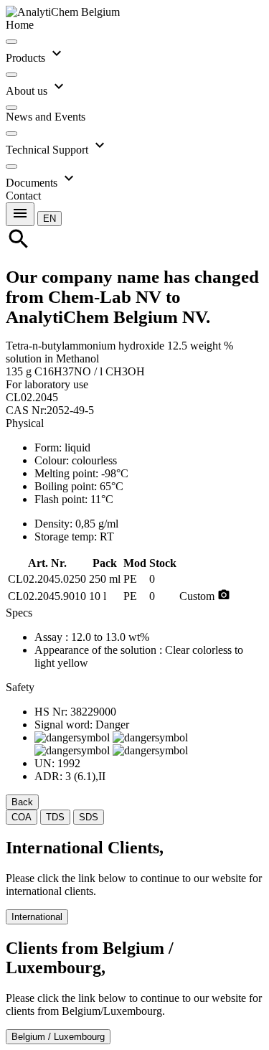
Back (22, 802)
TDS (55, 817)
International (36, 916)
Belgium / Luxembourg (58, 1036)
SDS (88, 817)
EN (49, 218)
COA (21, 817)
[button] (49, 218)
